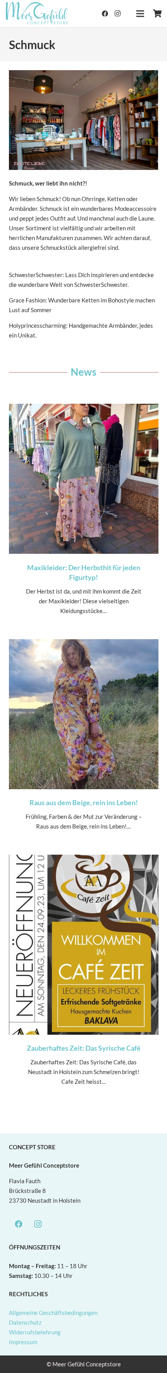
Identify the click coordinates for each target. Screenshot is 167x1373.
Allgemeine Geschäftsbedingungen (53, 1312)
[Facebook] (105, 13)
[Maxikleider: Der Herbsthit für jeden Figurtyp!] (83, 517)
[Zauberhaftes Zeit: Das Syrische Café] (83, 978)
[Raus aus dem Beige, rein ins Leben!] (83, 742)
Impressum (23, 1341)
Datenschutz (25, 1322)
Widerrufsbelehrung (35, 1332)
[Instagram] (117, 13)
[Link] (37, 13)
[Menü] (140, 13)
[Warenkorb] (157, 13)
